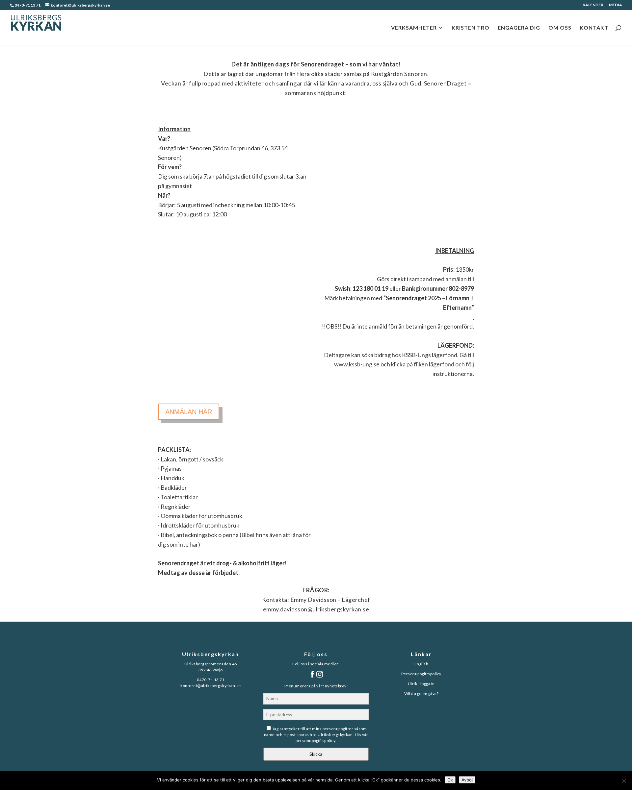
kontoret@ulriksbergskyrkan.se (210, 685)
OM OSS (559, 28)
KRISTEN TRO (470, 28)
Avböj (467, 779)
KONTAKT (594, 28)
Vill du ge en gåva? (421, 693)
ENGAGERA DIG (519, 28)
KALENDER (593, 5)
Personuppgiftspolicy (421, 673)
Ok (450, 779)
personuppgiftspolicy (315, 740)
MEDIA (615, 5)
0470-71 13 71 (27, 5)
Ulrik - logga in (421, 683)
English (421, 663)
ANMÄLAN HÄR (188, 411)
